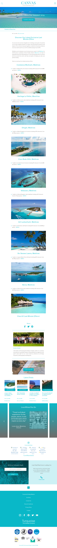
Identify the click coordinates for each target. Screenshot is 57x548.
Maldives (41, 51)
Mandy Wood (45, 400)
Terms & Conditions (28, 504)
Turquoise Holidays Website (28, 494)
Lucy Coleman (21, 400)
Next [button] (53, 421)
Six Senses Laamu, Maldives (29, 253)
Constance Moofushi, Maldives (28, 65)
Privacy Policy (28, 507)
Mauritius (37, 52)
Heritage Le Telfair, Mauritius (28, 96)
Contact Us (28, 500)
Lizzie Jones (21, 33)
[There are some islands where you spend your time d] (33, 450)
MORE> (19, 70)
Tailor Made (10, 389)
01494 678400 (41, 479)
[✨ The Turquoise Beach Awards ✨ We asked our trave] (42, 450)
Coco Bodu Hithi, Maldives (28, 159)
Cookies (28, 510)
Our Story (28, 497)
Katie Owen (8, 400)
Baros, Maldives (28, 285)
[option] (28, 420)
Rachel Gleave (33, 400)
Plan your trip (28, 369)
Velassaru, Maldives (28, 191)
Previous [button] (4, 421)
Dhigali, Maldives (28, 128)
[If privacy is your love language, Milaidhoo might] (14, 450)
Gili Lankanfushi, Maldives (28, 222)
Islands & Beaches (28, 19)
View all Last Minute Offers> (28, 316)
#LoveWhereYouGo (28, 455)
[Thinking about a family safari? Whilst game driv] (24, 450)
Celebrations (35, 389)
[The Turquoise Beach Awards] (22, 395)
